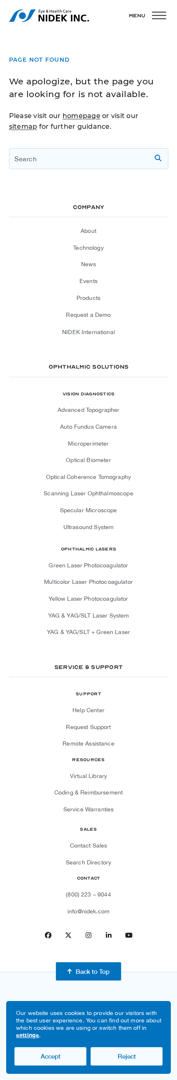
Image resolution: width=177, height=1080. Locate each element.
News (88, 264)
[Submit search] (158, 158)
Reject (127, 1056)
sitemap (23, 126)
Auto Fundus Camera (88, 426)
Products (88, 298)
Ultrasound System (88, 527)
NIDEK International (88, 332)
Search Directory (88, 862)
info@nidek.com (88, 911)
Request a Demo (88, 314)
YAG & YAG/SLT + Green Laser (88, 632)
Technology (88, 247)
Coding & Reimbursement (88, 792)
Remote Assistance (88, 743)
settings (27, 1034)
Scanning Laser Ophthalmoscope (88, 493)
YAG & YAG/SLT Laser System (88, 615)
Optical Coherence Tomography (88, 477)
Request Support (88, 727)
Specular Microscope (88, 510)
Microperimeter (88, 443)
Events (88, 281)
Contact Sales (88, 845)
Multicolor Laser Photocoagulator (88, 581)
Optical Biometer (88, 460)
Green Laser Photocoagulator (88, 565)
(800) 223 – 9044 (88, 894)
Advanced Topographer (89, 409)
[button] (148, 15)
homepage (81, 116)
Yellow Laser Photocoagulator (88, 598)
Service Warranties (88, 809)
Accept (51, 1056)
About (88, 231)
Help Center (88, 710)
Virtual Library (88, 776)
